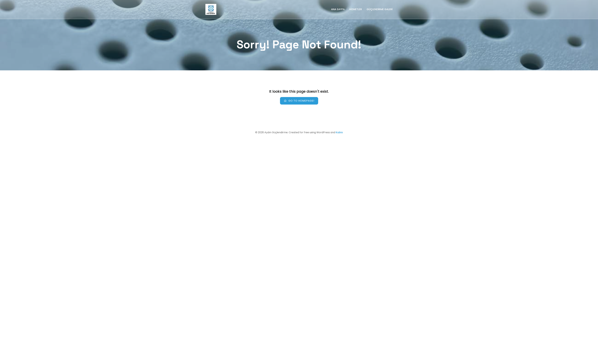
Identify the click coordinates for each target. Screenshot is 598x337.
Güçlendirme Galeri (380, 9)
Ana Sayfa (338, 9)
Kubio (339, 132)
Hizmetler (355, 9)
